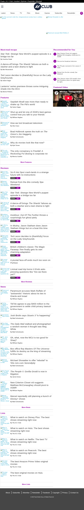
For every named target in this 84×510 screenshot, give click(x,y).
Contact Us (74, 492)
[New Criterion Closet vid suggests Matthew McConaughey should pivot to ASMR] (5, 386)
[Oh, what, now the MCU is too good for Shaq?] (5, 340)
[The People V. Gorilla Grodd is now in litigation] (5, 374)
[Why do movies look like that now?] (5, 144)
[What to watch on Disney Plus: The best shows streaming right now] (5, 420)
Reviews (5, 168)
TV (21, 13)
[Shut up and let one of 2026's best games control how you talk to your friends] (5, 115)
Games (47, 13)
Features (5, 98)
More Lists (26, 484)
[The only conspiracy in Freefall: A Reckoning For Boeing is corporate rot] (5, 154)
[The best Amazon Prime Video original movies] (5, 464)
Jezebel (17, 1)
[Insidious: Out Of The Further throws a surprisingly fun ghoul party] (5, 218)
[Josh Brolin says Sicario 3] (5, 317)
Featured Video (60, 87)
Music (37, 13)
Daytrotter (31, 1)
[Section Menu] (2, 6)
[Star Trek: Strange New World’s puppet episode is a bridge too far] (5, 195)
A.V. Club (9, 1)
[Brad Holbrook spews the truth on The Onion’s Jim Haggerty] (5, 134)
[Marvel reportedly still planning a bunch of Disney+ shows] (5, 399)
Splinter (24, 1)
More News (26, 407)
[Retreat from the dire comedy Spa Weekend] (5, 185)
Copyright (56, 492)
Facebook (46, 492)
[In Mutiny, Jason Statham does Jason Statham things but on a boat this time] (5, 228)
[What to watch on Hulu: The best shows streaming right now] (5, 431)
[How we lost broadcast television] (5, 125)
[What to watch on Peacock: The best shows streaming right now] (5, 453)
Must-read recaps (9, 50)
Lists (3, 413)
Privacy (65, 492)
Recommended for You (64, 50)
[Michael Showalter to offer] (5, 363)
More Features (26, 162)
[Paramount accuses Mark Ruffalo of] (5, 295)
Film (28, 13)
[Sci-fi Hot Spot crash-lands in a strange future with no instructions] (5, 175)
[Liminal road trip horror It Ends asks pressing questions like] (5, 273)
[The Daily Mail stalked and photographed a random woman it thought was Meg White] (5, 328)
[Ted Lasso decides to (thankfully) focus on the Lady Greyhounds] (5, 239)
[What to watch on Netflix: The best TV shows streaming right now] (5, 442)
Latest (3, 13)
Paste (2, 1)
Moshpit (39, 1)
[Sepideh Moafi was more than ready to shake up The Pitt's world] (5, 105)
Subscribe (58, 13)
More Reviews (26, 282)
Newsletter (71, 13)
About (8, 492)
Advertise (26, 492)
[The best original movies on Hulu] (5, 476)
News (12, 13)
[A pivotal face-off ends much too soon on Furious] (5, 262)
